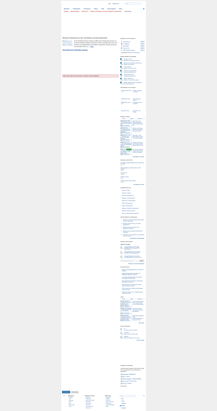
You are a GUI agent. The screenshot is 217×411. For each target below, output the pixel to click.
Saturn (128, 376)
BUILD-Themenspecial (127, 203)
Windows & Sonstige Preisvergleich (136, 263)
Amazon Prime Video (90, 400)
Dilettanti (122, 182)
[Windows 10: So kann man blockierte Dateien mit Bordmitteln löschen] (126, 145)
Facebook (123, 403)
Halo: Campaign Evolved (136, 96)
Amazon (129, 383)
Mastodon (123, 407)
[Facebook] (141, 9)
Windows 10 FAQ (126, 190)
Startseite (66, 8)
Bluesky (123, 405)
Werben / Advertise (110, 401)
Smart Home (88, 407)
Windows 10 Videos (126, 193)
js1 (121, 165)
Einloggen (108, 398)
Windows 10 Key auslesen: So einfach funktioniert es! (132, 224)
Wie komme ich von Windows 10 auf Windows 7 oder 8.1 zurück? (133, 235)
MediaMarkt (132, 374)
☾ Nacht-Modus (74, 392)
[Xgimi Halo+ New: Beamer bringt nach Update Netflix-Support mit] (126, 123)
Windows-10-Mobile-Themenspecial (130, 208)
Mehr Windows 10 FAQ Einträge (137, 238)
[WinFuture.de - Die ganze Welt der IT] (76, 4)
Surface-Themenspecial (127, 205)
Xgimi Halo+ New (125, 106)
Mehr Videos (141, 322)
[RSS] (138, 9)
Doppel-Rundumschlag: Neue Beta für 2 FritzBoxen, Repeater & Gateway (131, 274)
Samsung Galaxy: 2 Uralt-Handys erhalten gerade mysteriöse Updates (131, 285)
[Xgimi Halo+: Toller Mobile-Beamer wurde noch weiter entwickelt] (126, 138)
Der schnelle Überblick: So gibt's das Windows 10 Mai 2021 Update (137, 151)
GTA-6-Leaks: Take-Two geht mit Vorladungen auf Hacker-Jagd (132, 289)
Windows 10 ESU (125, 176)
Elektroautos (88, 401)
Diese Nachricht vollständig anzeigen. (75, 50)
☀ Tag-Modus (66, 392)
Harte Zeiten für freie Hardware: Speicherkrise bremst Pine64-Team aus (132, 281)
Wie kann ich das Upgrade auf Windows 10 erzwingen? (133, 231)
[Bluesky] (143, 8)
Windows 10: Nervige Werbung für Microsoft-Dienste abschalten (137, 130)
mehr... (92, 46)
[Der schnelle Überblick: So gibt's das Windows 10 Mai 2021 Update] (126, 152)
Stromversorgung (89, 406)
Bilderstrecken (72, 404)
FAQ (102, 8)
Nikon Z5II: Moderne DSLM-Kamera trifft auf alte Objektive (137, 310)
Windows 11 (88, 397)
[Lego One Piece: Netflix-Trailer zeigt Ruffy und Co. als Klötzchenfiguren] (126, 304)
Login (109, 3)
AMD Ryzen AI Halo (125, 95)
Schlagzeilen (76, 8)
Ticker (70, 398)
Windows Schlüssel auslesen (128, 210)
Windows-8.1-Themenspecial (128, 200)
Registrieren (116, 3)
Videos (96, 8)
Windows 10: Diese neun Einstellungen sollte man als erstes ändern (133, 220)
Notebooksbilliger (136, 378)
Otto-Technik (133, 381)
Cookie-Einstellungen (110, 404)
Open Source (88, 403)
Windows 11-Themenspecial (128, 198)
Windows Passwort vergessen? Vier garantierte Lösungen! (131, 228)
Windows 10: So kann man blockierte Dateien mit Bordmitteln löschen (137, 144)
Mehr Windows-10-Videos (138, 156)
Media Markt (88, 398)
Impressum (108, 400)
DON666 (122, 174)
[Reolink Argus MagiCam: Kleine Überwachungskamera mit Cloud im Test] (126, 318)
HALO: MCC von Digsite (137, 107)
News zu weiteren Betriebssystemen (130, 213)
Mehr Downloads (140, 340)
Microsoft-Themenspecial (128, 195)
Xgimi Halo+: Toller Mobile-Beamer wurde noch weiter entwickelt (137, 137)
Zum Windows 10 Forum (138, 184)
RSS (122, 398)
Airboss (122, 170)
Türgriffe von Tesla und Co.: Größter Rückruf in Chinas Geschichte (132, 292)
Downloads (87, 8)
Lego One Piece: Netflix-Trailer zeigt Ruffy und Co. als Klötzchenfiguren (138, 303)
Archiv (70, 406)
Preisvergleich (111, 8)
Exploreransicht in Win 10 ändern (128, 180)
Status (107, 406)
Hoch (64, 395)
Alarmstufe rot (124, 173)
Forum (122, 401)
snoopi (122, 178)
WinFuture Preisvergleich (134, 52)
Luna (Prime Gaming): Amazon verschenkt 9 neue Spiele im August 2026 (132, 278)
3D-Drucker (88, 404)
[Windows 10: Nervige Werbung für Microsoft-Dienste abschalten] (126, 130)
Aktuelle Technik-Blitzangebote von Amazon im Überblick (132, 270)
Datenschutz (108, 403)
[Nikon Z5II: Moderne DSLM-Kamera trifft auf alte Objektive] (126, 311)
